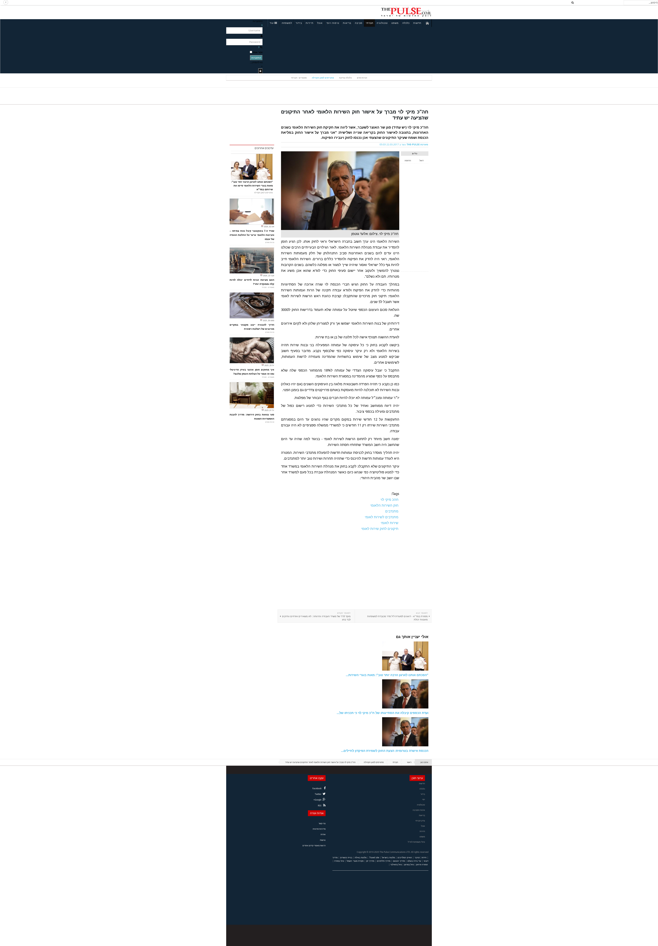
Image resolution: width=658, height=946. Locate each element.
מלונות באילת (361, 857)
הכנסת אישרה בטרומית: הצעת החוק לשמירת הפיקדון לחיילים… (384, 751)
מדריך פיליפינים (383, 860)
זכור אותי (258, 52)
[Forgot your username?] (262, 25)
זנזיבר (417, 857)
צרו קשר (322, 823)
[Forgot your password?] (258, 47)
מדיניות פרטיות (319, 828)
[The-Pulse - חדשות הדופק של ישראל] (406, 12)
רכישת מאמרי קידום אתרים (314, 845)
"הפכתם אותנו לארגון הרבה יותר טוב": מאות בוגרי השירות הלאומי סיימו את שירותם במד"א (252, 185)
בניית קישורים (346, 857)
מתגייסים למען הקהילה (323, 77)
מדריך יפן (370, 860)
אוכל (319, 23)
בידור (299, 23)
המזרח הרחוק (422, 864)
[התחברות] (260, 70)
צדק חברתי (420, 820)
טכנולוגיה (382, 23)
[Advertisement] (272, 12)
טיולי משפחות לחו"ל (416, 841)
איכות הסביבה (419, 810)
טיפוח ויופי (332, 23)
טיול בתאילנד (396, 864)
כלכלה (406, 23)
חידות (424, 857)
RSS (319, 805)
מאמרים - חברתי (299, 77)
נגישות (323, 840)
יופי (423, 799)
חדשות (417, 23)
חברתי (369, 23)
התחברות (256, 57)
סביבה (358, 23)
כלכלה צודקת (345, 77)
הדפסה (408, 160)
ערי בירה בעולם (414, 860)
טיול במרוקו (409, 864)
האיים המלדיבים (405, 857)
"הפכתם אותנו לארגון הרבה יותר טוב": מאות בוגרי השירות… (387, 675)
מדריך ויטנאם (399, 860)
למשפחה (287, 23)
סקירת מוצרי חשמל (355, 860)
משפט (395, 23)
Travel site (374, 857)
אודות (323, 834)
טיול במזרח (339, 860)
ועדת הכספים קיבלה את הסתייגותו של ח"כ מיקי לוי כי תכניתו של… (382, 713)
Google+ (317, 799)
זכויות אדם (362, 77)
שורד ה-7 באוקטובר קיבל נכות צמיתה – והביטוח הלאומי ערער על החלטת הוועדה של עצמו (252, 234)
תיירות (309, 23)
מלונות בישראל (388, 857)
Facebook (316, 788)
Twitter (318, 794)
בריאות (347, 23)
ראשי (409, 762)
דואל (421, 160)
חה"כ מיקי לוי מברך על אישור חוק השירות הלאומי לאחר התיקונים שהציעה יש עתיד (354, 114)
